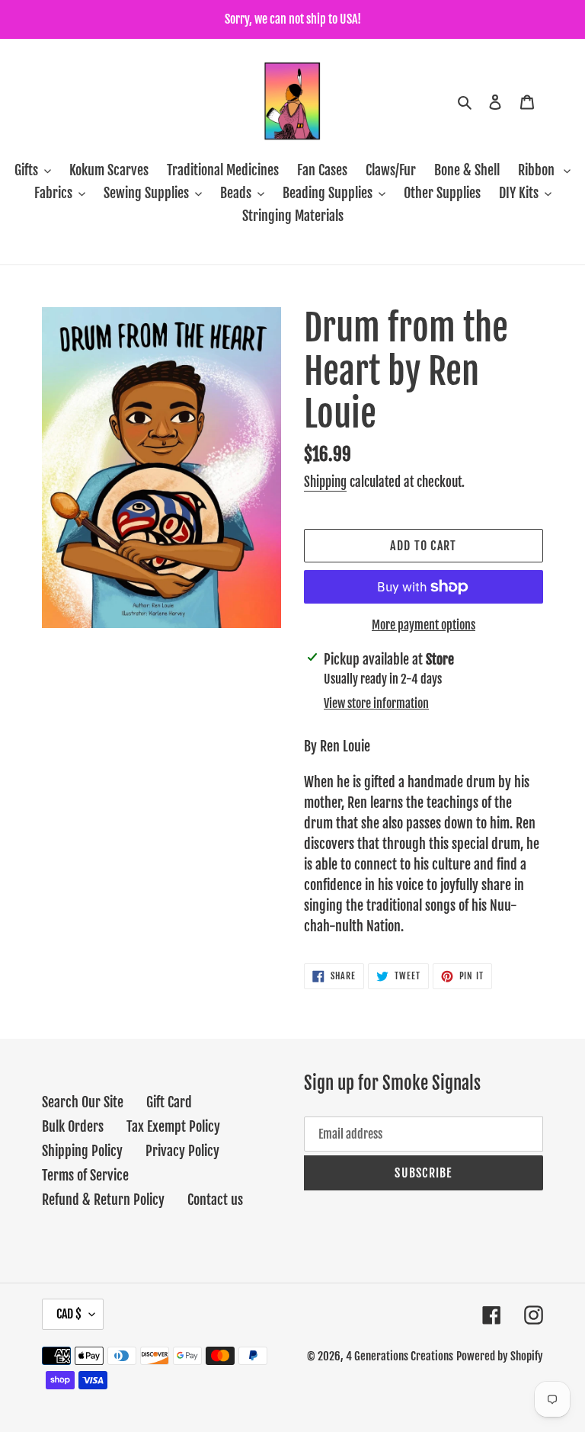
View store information (376, 703)
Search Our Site (82, 1102)
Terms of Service (85, 1175)
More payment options (423, 625)
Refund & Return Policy (103, 1199)
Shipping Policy (82, 1150)
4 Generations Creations (399, 1356)
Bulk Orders (73, 1126)
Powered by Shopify (499, 1356)
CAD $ (69, 1313)
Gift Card (169, 1102)
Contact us (215, 1199)
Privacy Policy (182, 1150)
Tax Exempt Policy (173, 1126)
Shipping (325, 482)
